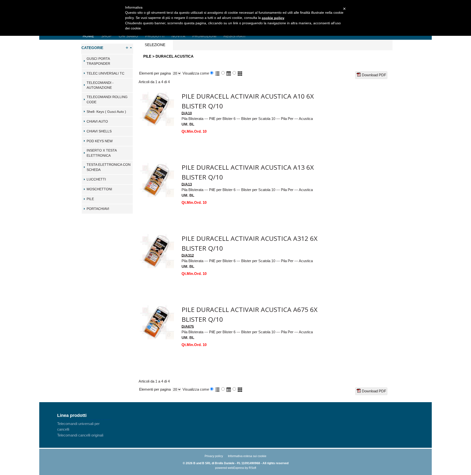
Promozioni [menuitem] (204, 36)
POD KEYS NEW (100, 141)
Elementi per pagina (155, 73)
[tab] (107, 61)
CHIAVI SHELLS (99, 131)
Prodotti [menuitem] (154, 36)
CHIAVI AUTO (97, 121)
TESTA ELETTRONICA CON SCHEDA (109, 167)
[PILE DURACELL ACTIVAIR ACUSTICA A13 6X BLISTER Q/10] (157, 164)
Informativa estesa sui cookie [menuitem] (247, 456)
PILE (90, 199)
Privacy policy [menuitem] (214, 456)
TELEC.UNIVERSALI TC (105, 73)
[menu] (84, 429)
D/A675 (188, 326)
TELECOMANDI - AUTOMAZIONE (100, 85)
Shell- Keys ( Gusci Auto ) (106, 112)
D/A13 (187, 184)
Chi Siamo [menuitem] (128, 36)
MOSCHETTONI (99, 189)
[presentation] (155, 45)
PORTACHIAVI (98, 209)
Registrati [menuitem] (234, 36)
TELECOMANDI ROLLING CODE (107, 99)
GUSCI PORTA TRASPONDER (98, 61)
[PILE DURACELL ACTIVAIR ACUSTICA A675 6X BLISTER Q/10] (157, 307)
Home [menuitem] (88, 36)
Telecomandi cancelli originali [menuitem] (80, 435)
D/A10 (187, 113)
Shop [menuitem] (106, 36)
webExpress (236, 468)
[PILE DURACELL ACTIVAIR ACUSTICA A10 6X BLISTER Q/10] (157, 93)
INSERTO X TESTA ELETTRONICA (102, 153)
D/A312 (188, 255)
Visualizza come (196, 73)
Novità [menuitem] (178, 36)
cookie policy (273, 18)
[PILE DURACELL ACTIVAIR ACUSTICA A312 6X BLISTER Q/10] (157, 235)
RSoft (252, 468)
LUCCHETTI (96, 179)
